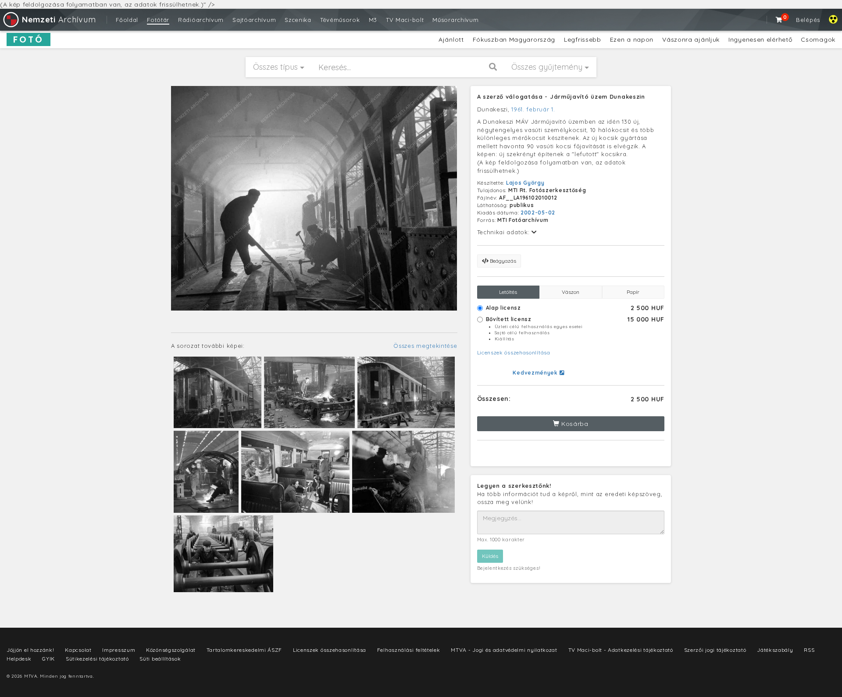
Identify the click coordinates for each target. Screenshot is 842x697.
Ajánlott (451, 39)
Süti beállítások (160, 658)
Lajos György (525, 182)
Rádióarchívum (201, 19)
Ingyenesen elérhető (760, 39)
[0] (779, 19)
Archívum (59, 19)
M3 (373, 19)
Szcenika (298, 19)
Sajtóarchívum (254, 19)
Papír (633, 292)
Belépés (808, 19)
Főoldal (127, 19)
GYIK (48, 658)
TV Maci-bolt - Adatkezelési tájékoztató (620, 650)
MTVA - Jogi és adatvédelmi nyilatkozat (504, 650)
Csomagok (818, 39)
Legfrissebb (582, 39)
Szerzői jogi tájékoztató (715, 650)
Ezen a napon (631, 39)
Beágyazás (502, 260)
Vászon (570, 292)
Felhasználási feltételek (408, 650)
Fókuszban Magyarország (514, 39)
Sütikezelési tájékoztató (97, 658)
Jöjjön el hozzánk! (30, 650)
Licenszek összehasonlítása (513, 352)
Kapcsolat (78, 650)
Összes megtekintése (425, 345)
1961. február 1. (533, 109)
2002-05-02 (538, 212)
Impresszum (118, 650)
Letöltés (508, 292)
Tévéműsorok (340, 19)
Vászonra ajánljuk (691, 39)
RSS (809, 650)
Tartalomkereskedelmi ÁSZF (244, 650)
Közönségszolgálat (171, 650)
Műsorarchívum (455, 19)
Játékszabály (775, 650)
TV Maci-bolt (405, 19)
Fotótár (158, 19)
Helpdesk (19, 658)
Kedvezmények (536, 372)
